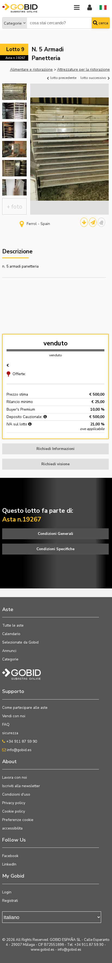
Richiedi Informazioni (55, 448)
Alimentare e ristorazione (31, 69)
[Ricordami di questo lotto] (101, 222)
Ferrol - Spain (38, 223)
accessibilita (12, 828)
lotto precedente (62, 77)
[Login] (89, 7)
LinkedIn (9, 864)
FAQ (6, 724)
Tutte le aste (13, 625)
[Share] (93, 222)
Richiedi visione (55, 464)
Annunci (9, 650)
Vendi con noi (13, 716)
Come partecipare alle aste (25, 707)
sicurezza (10, 733)
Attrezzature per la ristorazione (83, 69)
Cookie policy (13, 811)
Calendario (11, 633)
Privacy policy (13, 802)
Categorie (13, 23)
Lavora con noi (14, 777)
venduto (55, 343)
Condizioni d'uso (16, 794)
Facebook (10, 855)
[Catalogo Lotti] (84, 222)
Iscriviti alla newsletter (21, 786)
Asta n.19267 (15, 58)
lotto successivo (93, 77)
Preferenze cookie (17, 819)
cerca (103, 23)
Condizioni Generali (55, 533)
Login (6, 892)
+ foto (14, 207)
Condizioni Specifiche (55, 549)
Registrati (10, 900)
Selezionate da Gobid (20, 642)
